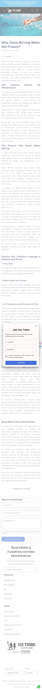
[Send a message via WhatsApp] (38, 686)
